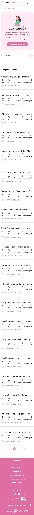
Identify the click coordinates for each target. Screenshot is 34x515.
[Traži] (22, 2)
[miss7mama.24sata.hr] (8, 2)
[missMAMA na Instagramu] (24, 494)
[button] (31, 2)
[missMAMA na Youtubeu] (19, 494)
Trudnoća (10, 8)
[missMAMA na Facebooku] (10, 494)
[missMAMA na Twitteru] (15, 494)
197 (24, 449)
